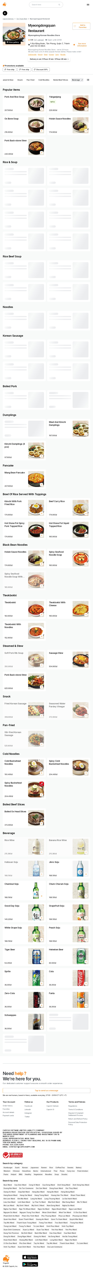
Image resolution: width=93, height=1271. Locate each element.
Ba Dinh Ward (26, 1233)
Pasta (6, 1174)
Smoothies (26, 1171)
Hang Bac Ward (38, 1192)
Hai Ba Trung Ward (69, 1236)
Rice (51, 1168)
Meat (45, 54)
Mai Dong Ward (68, 1202)
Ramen (44, 1168)
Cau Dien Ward (20, 1185)
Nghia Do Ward (68, 1205)
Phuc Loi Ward (64, 1216)
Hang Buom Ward (10, 1195)
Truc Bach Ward (61, 1223)
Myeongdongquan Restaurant (40, 19)
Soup (57, 1174)
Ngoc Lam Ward (75, 1209)
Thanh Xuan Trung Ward (26, 1223)
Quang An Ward (42, 1219)
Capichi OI (50, 1109)
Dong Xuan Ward (56, 1188)
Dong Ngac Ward (24, 1236)
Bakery (78, 1168)
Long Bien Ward (56, 1240)
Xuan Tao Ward (43, 1230)
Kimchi (40, 54)
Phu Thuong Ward (49, 1216)
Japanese (35, 1168)
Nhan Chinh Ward (49, 1212)
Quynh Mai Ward (76, 1219)
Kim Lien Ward (9, 1199)
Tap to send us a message (46, 1090)
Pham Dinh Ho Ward (11, 1216)
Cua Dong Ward (48, 1185)
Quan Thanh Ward (26, 1219)
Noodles (48, 1174)
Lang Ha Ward (36, 1199)
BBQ (20, 1174)
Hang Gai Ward (26, 1195)
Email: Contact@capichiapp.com (19, 1147)
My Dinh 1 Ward (23, 1205)
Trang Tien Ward (45, 1223)
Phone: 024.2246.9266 (13, 1145)
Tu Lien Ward (38, 1226)
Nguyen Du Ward (10, 1212)
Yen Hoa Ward (57, 1230)
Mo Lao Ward (9, 1205)
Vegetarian (38, 1174)
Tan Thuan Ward (21, 19)
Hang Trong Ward (41, 1195)
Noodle (62, 54)
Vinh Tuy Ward (67, 1226)
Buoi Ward (8, 1185)
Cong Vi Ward (34, 1185)
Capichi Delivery (8, 19)
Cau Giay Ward (55, 1233)
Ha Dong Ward (54, 1236)
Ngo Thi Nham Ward (27, 1209)
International (46, 1171)
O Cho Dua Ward (80, 1212)
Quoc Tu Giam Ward (59, 1219)
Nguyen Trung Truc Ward (30, 1212)
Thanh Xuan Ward (67, 1243)
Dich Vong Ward (64, 1185)
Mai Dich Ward (54, 1202)
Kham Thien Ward (78, 1195)
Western (7, 1171)
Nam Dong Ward (53, 1205)
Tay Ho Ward (39, 1243)
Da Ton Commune (26, 1188)
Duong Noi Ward (10, 1188)
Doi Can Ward (41, 1188)
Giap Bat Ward (23, 1192)
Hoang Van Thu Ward (59, 1195)
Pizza (62, 1171)
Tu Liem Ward (82, 1243)
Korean (51, 54)
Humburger (8, 1168)
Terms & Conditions (75, 1109)
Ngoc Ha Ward (43, 1209)
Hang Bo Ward (52, 1192)
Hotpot (13, 1174)
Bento (35, 1171)
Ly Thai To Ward (39, 1202)
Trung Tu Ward (25, 1226)
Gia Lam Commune (54, 1247)
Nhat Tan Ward (65, 1212)
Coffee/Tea (60, 1168)
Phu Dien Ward (25, 1243)
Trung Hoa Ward (76, 1223)
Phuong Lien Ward (80, 1216)
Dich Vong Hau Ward (81, 1185)
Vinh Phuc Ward (52, 1226)
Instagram (28, 1113)
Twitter (27, 1117)
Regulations (72, 1106)
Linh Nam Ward (24, 1202)
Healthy (28, 1174)
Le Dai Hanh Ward (69, 1199)
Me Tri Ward (82, 1202)
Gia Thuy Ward (71, 1188)
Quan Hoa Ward (10, 1219)
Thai (55, 1171)
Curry (57, 54)
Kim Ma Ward (23, 1199)
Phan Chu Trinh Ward (30, 1216)
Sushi (17, 1168)
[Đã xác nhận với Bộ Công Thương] (46, 1154)
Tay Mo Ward (9, 1223)
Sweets (70, 1168)
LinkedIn (28, 1109)
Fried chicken (82, 1171)
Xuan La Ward (28, 1230)
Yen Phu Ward (71, 1230)
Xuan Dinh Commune (12, 1230)
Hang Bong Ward (67, 1192)
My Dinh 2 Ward (38, 1205)
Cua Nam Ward (70, 1233)
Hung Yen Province (11, 1233)
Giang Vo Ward (9, 1192)
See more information (82, 45)
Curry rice (71, 1171)
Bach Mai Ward (41, 1233)
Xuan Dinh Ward (24, 1247)
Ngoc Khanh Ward (59, 1209)
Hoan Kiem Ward (10, 1240)
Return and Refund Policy (77, 1119)
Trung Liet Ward (10, 1226)
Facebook (28, 1106)
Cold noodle (32, 54)
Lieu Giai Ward (9, 1202)
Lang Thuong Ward (52, 1199)
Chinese (16, 1171)
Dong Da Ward (9, 1236)
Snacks (64, 1174)
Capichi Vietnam (52, 1106)
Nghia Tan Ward (10, 1209)
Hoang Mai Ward (26, 1240)
